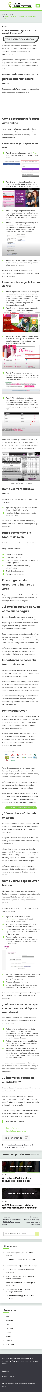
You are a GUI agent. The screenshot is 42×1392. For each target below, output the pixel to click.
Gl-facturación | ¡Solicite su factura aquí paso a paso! (17, 1179)
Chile (7, 1324)
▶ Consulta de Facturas (13, 1145)
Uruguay (9, 1340)
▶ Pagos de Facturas (16, 1147)
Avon (35, 153)
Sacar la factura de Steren (16, 1131)
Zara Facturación (12, 1128)
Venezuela (10, 1344)
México (4, 27)
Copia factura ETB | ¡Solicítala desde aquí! (21, 1266)
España (8, 1332)
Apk (7, 1317)
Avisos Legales (8, 1376)
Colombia (9, 1328)
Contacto (5, 1371)
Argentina (9, 1320)
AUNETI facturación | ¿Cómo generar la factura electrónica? (19, 1206)
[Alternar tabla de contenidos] (25, 1138)
